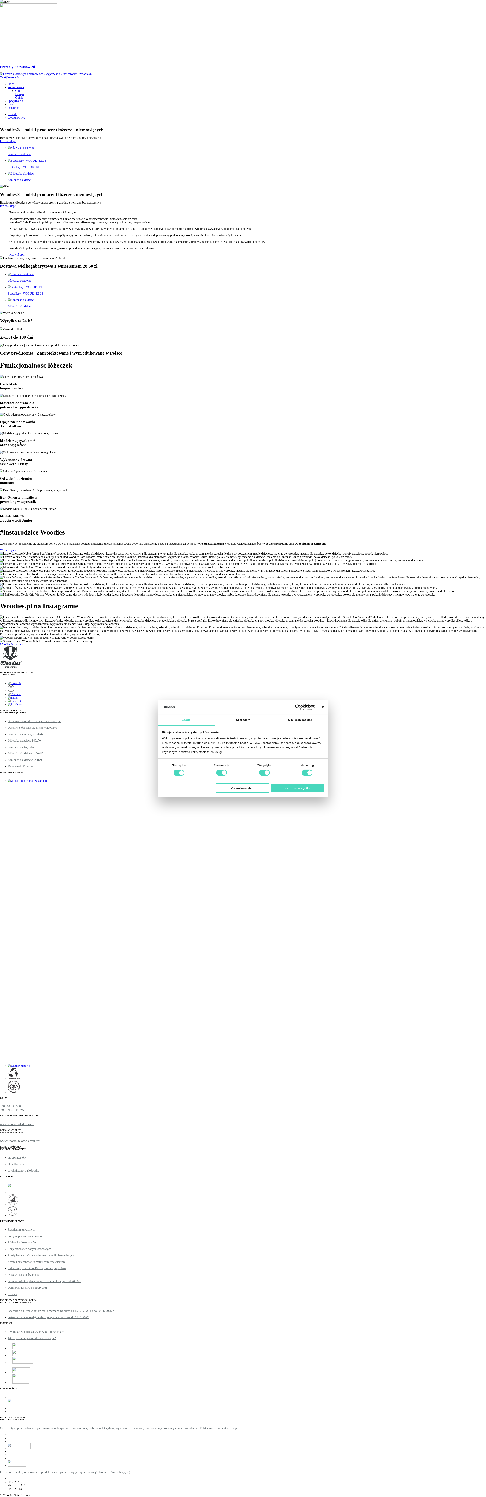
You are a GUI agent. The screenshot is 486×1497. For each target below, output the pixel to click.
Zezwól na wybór (242, 787)
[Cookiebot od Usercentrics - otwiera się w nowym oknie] (298, 707)
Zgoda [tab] (186, 719)
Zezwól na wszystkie (297, 787)
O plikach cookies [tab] (300, 719)
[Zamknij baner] (323, 707)
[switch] (221, 773)
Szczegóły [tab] (243, 719)
